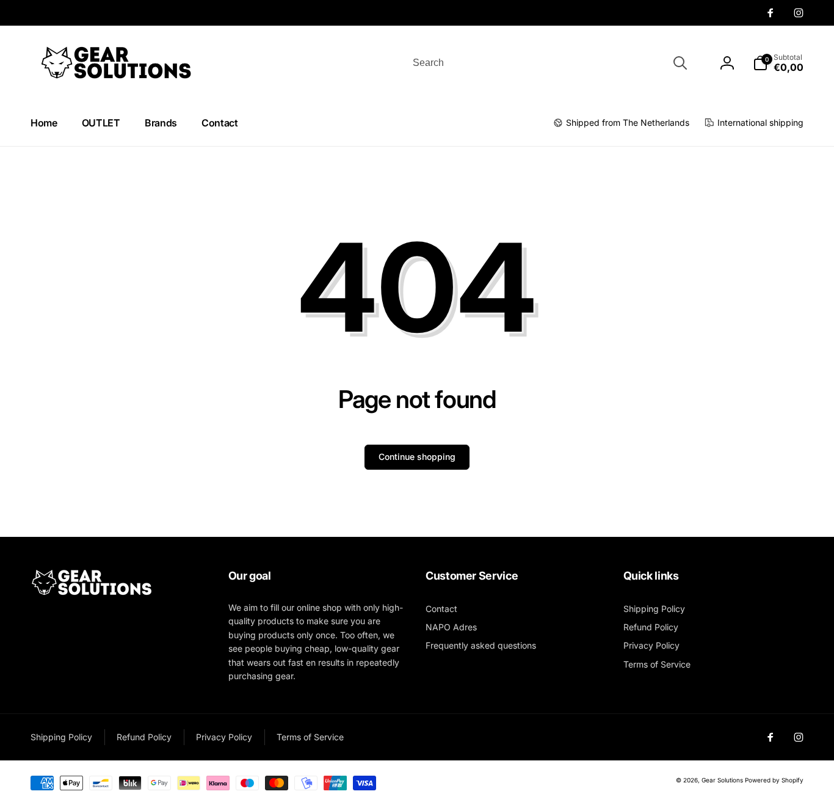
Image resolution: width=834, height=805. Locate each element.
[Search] (680, 63)
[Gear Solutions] (92, 593)
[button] (778, 63)
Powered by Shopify (774, 780)
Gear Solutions (722, 780)
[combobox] (549, 63)
